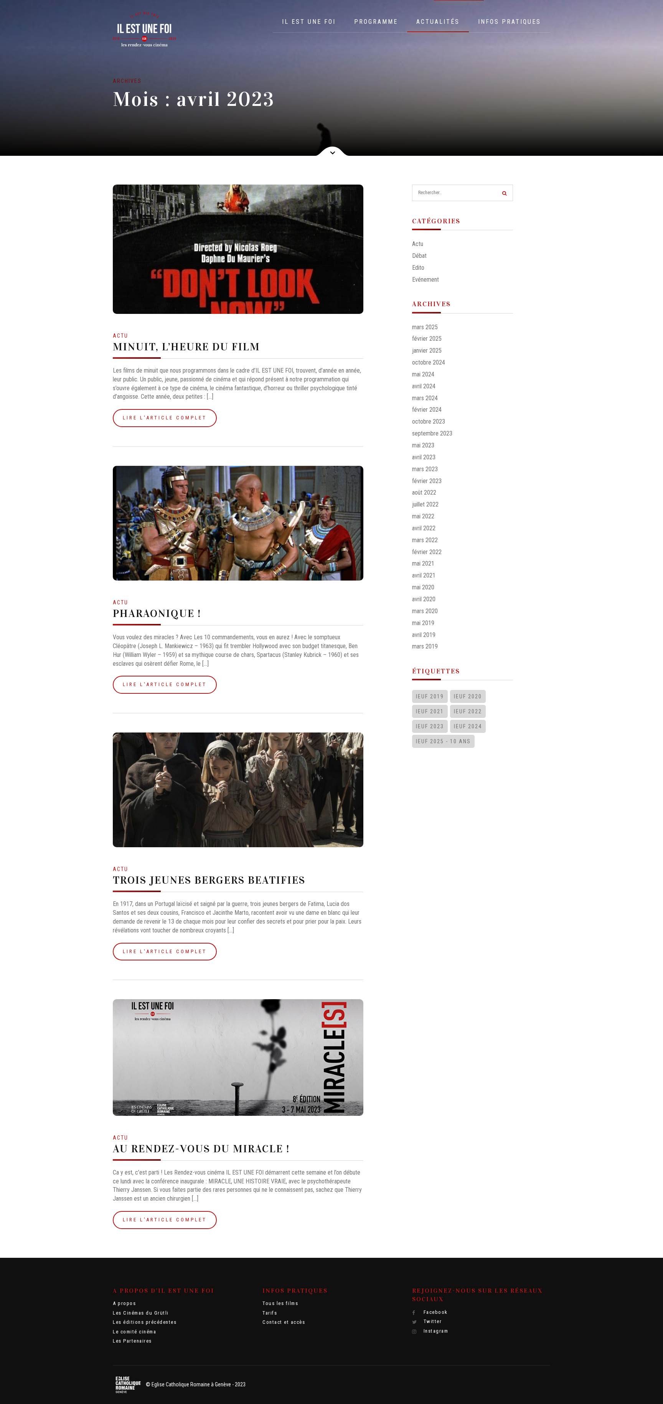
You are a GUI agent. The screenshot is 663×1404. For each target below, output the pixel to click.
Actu (120, 336)
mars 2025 (425, 327)
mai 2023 (423, 445)
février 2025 (427, 338)
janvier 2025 (427, 350)
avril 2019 (423, 634)
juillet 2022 (425, 504)
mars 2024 (425, 398)
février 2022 (427, 552)
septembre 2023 (432, 433)
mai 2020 (423, 587)
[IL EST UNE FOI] (144, 29)
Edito (418, 267)
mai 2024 (423, 374)
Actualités (438, 21)
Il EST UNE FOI (309, 21)
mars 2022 (425, 540)
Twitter (432, 1321)
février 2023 (427, 481)
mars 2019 (425, 646)
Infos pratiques (509, 21)
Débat (419, 255)
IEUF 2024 (468, 726)
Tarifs (269, 1313)
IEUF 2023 (430, 726)
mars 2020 (425, 611)
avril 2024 (423, 386)
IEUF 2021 (430, 711)
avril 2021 (423, 575)
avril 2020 (423, 599)
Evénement (425, 279)
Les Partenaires (132, 1341)
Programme (376, 21)
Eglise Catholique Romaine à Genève (191, 1384)
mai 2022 (423, 516)
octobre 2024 (428, 362)
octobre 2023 (428, 421)
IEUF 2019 (430, 696)
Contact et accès (283, 1322)
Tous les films (280, 1303)
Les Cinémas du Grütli (141, 1313)
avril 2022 (423, 528)
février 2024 (427, 409)
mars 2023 (425, 469)
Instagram (435, 1331)
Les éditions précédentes (144, 1322)
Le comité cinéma (134, 1332)
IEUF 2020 (468, 696)
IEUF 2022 (468, 711)
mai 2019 (423, 623)
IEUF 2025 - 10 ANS (443, 741)
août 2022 (424, 492)
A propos (124, 1303)
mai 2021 (423, 563)
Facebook (435, 1312)
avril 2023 (423, 457)
